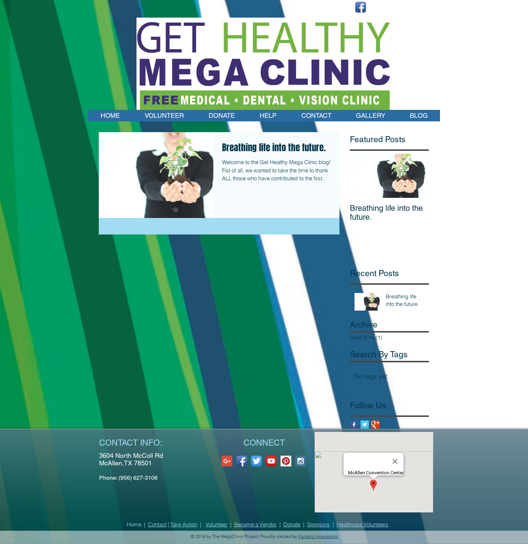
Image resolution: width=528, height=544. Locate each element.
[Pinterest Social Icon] (286, 461)
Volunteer (216, 524)
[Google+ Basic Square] (375, 424)
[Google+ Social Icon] (227, 461)
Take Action (183, 524)
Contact (157, 524)
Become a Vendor (255, 524)
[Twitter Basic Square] (365, 424)
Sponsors (318, 524)
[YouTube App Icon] (271, 461)
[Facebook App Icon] (360, 7)
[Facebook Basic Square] (354, 424)
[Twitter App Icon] (256, 461)
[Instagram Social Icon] (300, 461)
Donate (291, 524)
